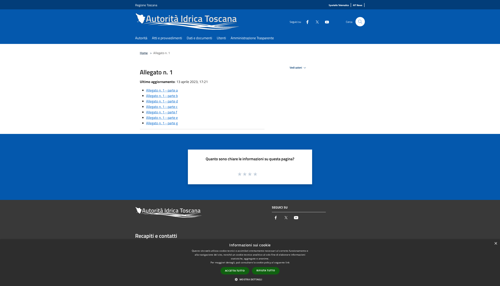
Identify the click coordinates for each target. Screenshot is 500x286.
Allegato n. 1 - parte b (162, 95)
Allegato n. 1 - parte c (162, 106)
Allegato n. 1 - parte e (162, 117)
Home (144, 53)
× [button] (495, 243)
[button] (250, 279)
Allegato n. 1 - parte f (161, 112)
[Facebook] (306, 21)
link (287, 262)
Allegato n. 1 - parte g (162, 123)
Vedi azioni (296, 67)
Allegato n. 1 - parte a (162, 90)
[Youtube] (325, 21)
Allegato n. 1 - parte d (162, 101)
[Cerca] (360, 21)
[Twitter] (316, 21)
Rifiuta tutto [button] (265, 270)
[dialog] (250, 262)
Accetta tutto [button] (235, 270)
